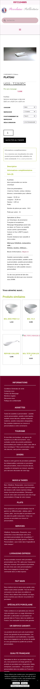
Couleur (7, 107)
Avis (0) (10, 174)
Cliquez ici (25, 252)
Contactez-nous (9, 391)
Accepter (16, 683)
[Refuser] (37, 680)
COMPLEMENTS (8, 74)
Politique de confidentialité (20, 686)
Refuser (24, 683)
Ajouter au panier (15, 140)
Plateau (16, 74)
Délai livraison (9, 122)
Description (12, 166)
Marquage (8, 112)
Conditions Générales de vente (14, 388)
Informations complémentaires (19, 170)
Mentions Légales (10, 396)
